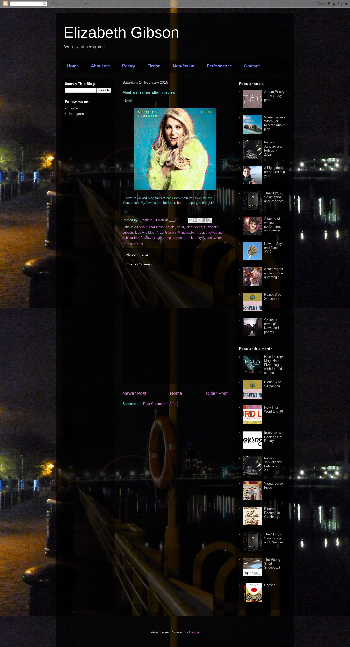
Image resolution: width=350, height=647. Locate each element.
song (167, 238)
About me (100, 66)
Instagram (76, 114)
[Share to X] (200, 220)
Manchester (186, 232)
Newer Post (134, 393)
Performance (219, 66)
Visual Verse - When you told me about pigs (274, 123)
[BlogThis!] (195, 220)
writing (127, 243)
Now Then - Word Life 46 (273, 409)
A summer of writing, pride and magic (273, 273)
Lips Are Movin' (146, 232)
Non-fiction (183, 66)
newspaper (215, 232)
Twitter (74, 108)
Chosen (269, 585)
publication (130, 238)
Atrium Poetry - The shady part (274, 96)
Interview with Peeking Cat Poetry (274, 437)
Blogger (194, 632)
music (201, 232)
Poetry (128, 66)
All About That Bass (149, 227)
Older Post (217, 393)
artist (180, 227)
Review (145, 238)
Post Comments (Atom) (160, 404)
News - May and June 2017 (273, 248)
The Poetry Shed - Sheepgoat (272, 563)
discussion (194, 227)
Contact (252, 66)
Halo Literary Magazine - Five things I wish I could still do (273, 365)
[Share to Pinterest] (209, 220)
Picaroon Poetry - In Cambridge (272, 513)
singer (157, 238)
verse (208, 238)
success (179, 238)
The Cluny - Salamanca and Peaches (274, 197)
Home (73, 66)
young (138, 243)
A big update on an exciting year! (274, 172)
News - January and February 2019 (273, 148)
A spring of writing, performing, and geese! (272, 225)
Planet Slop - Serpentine (273, 297)
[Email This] (190, 220)
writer (218, 238)
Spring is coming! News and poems (271, 326)
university (195, 238)
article (170, 227)
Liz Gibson (168, 232)
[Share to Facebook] (205, 220)
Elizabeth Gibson (121, 32)
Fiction (154, 66)
